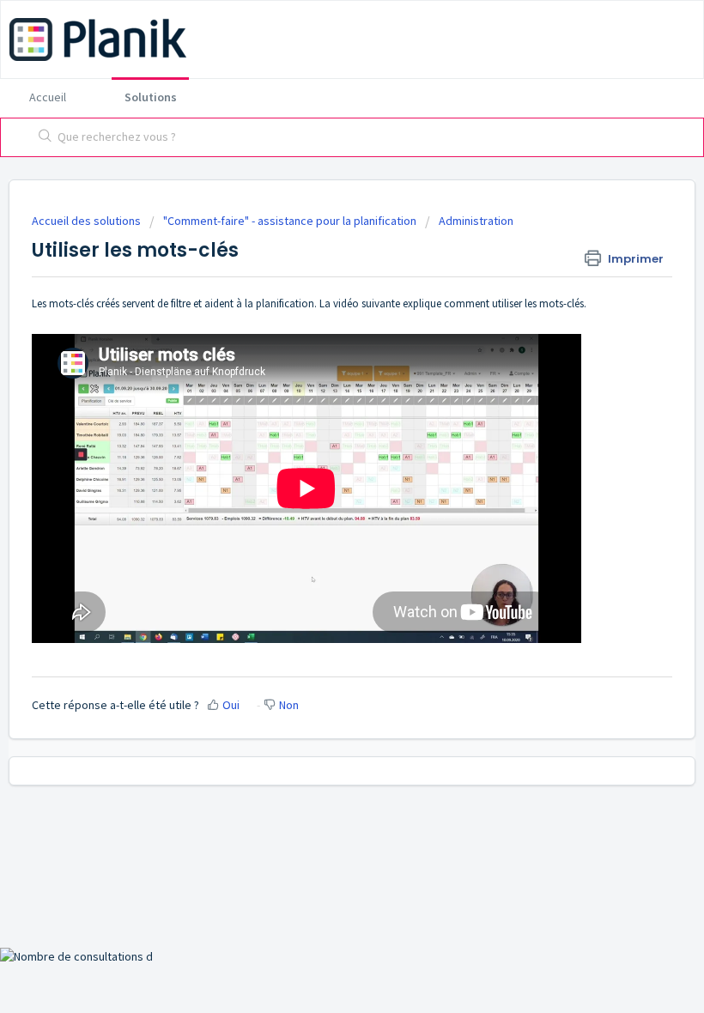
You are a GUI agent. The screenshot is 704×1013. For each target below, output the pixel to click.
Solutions (150, 97)
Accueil (47, 97)
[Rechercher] (41, 137)
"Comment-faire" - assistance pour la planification (289, 220)
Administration (476, 220)
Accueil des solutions (87, 220)
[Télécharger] (320, 497)
